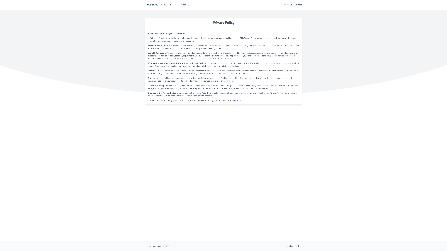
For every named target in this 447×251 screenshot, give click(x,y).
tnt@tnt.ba (236, 100)
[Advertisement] (223, 175)
